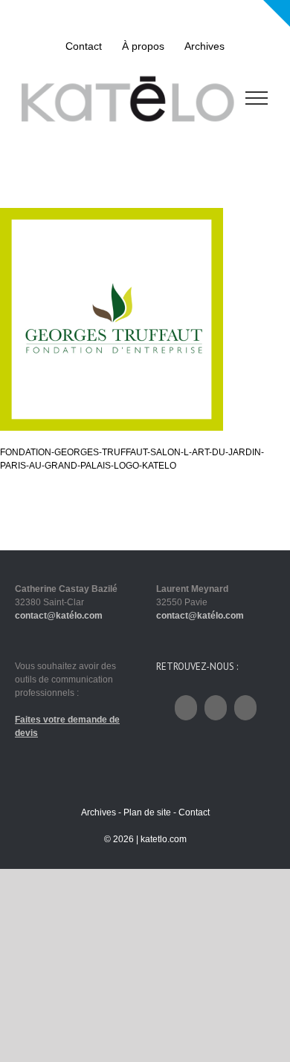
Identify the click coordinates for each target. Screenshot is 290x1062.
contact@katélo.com (59, 615)
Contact (194, 812)
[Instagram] (215, 707)
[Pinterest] (245, 707)
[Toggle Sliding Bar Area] (276, 13)
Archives (98, 812)
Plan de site (147, 812)
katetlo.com (164, 839)
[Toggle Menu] (257, 98)
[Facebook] (186, 707)
